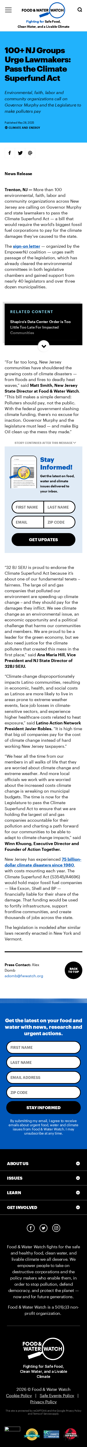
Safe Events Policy (57, 1395)
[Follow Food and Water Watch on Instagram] (56, 1228)
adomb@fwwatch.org (24, 976)
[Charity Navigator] (52, 1434)
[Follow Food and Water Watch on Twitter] (43, 1228)
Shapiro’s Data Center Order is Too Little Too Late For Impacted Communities (40, 327)
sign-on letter (26, 246)
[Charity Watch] (71, 1434)
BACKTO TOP (73, 970)
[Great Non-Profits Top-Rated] (32, 1434)
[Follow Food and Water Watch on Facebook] (31, 1228)
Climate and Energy (24, 127)
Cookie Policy (19, 1395)
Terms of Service (42, 1413)
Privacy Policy (43, 1401)
